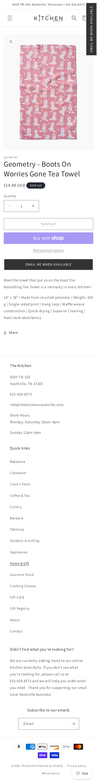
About (15, 620)
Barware (16, 518)
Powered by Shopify (50, 765)
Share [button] (13, 332)
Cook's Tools (20, 484)
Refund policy (51, 773)
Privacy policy (76, 765)
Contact (16, 631)
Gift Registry (20, 608)
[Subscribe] (73, 724)
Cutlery (16, 507)
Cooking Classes (23, 586)
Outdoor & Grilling (25, 540)
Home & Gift (19, 563)
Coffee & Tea (20, 495)
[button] (91, 29)
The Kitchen (29, 765)
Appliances (19, 552)
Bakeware (18, 461)
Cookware (18, 473)
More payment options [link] (48, 250)
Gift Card (17, 597)
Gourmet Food (22, 574)
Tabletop (17, 529)
